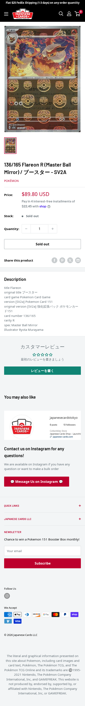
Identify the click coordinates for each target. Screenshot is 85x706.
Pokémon (11, 181)
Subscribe (43, 563)
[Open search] (61, 13)
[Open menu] (6, 14)
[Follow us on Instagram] (7, 596)
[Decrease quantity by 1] (26, 228)
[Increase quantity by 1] (52, 228)
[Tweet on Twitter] (70, 260)
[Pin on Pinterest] (62, 260)
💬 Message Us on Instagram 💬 (36, 481)
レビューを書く (42, 370)
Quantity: (11, 229)
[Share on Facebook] (54, 260)
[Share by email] (78, 260)
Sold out (42, 244)
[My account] (69, 13)
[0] (77, 13)
